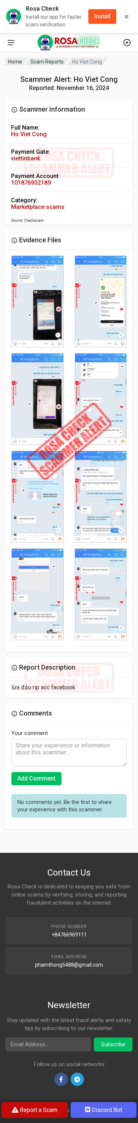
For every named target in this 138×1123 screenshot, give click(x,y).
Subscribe (113, 1044)
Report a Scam (37, 1109)
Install (102, 16)
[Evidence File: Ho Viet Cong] (37, 301)
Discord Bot (106, 1109)
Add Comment (36, 778)
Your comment (29, 733)
